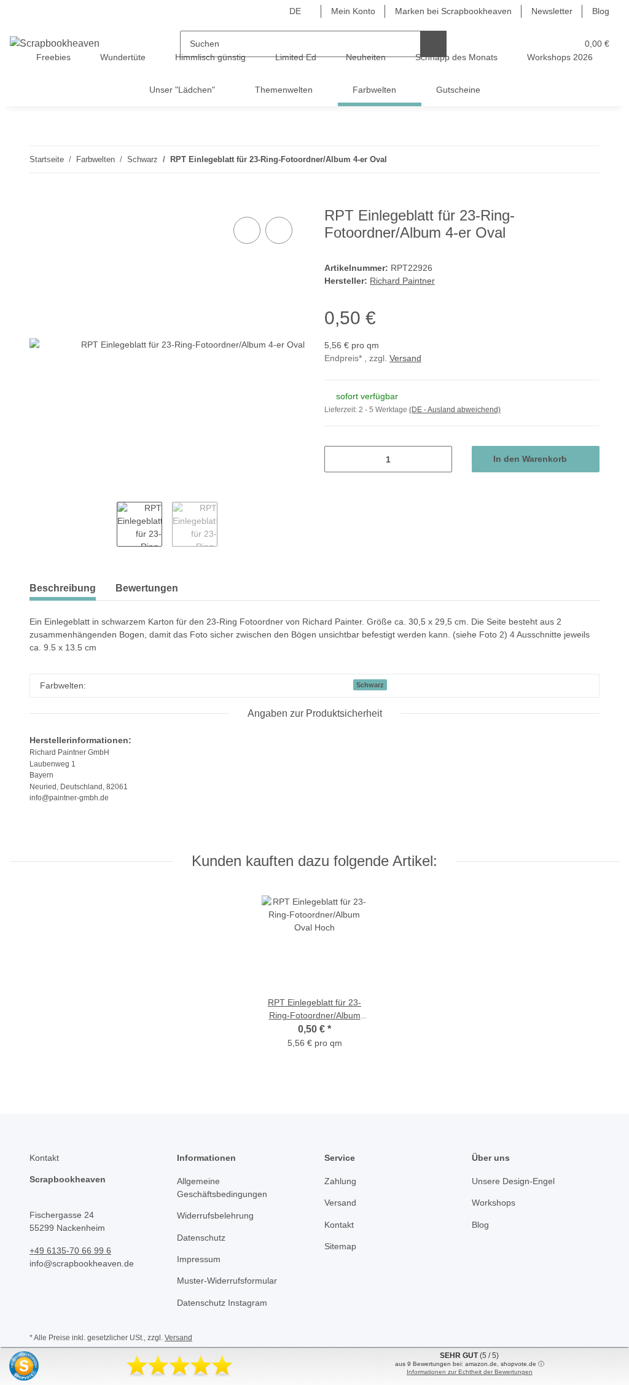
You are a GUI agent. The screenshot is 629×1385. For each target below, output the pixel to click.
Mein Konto (353, 11)
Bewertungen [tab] (146, 588)
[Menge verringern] (338, 459)
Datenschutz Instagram (222, 1303)
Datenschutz (201, 1238)
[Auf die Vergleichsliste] (246, 230)
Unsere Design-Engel (513, 1181)
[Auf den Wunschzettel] (278, 230)
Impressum (199, 1259)
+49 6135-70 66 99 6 (70, 1250)
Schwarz (370, 685)
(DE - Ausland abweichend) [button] (455, 409)
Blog (600, 11)
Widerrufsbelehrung (215, 1215)
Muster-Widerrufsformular (227, 1281)
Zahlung (340, 1181)
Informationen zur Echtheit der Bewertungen (470, 1371)
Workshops (493, 1202)
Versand (405, 358)
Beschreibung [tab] (62, 588)
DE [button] (295, 11)
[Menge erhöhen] (438, 459)
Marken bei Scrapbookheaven (453, 11)
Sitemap (340, 1246)
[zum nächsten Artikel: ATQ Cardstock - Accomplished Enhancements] (586, 159)
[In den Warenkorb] (39, 200)
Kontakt (339, 1225)
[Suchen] (433, 44)
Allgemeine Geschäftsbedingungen (222, 1187)
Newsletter (551, 11)
